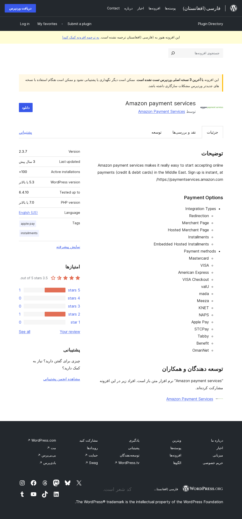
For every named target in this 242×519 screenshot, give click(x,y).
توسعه (156, 132)
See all (24, 331)
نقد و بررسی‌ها (184, 132)
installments (29, 233)
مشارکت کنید (88, 440)
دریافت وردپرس (20, 8)
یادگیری (134, 440)
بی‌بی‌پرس (47, 455)
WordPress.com (41, 440)
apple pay (28, 223)
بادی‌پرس (47, 463)
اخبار (219, 448)
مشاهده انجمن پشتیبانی (61, 378)
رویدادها (92, 448)
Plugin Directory (210, 24)
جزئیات (212, 132)
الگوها (177, 463)
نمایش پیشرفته (68, 246)
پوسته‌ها (175, 448)
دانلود (26, 107)
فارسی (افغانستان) (165, 489)
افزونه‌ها (175, 455)
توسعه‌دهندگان (129, 455)
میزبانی (218, 455)
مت (51, 448)
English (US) (28, 213)
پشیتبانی (133, 448)
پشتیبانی (25, 132)
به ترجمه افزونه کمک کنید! (80, 37)
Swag (91, 463)
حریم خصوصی (213, 463)
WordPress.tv (126, 463)
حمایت (91, 455)
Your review (70, 331)
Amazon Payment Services (161, 111)
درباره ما (217, 440)
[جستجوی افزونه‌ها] (173, 53)
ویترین (176, 440)
